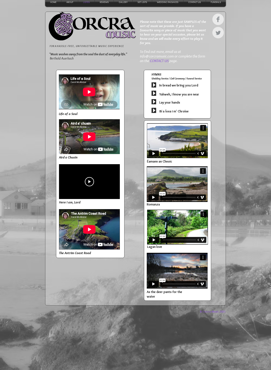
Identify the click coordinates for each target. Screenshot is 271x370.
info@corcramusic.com (157, 56)
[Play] (154, 85)
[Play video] (89, 181)
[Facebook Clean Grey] (218, 19)
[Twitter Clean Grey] (218, 32)
